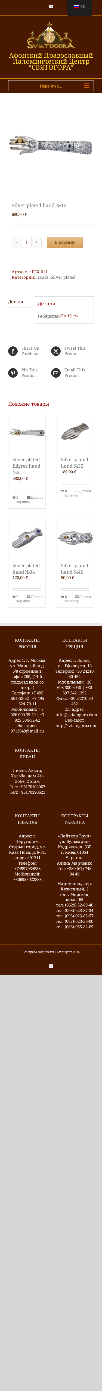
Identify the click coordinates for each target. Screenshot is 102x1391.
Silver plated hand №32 (74, 462)
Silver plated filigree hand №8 (26, 466)
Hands (42, 277)
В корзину (65, 242)
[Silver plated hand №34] (26, 538)
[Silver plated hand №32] (75, 432)
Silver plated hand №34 (26, 568)
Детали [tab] (15, 301)
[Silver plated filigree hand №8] (26, 432)
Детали (36, 497)
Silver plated (63, 277)
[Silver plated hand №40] (75, 538)
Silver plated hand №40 (74, 568)
